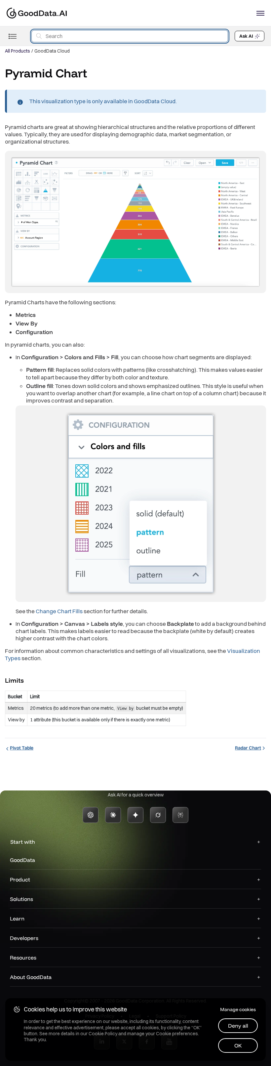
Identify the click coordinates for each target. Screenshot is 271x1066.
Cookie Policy (103, 1034)
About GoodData (31, 977)
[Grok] (158, 815)
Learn (17, 918)
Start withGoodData (22, 850)
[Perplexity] (180, 815)
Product (20, 879)
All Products (17, 51)
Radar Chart (248, 748)
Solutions (21, 899)
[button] (29, 680)
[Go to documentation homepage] (37, 13)
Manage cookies (238, 1009)
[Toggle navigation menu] (12, 36)
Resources (23, 957)
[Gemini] (135, 815)
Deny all (238, 1025)
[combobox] (129, 36)
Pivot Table (21, 748)
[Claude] (113, 815)
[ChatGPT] (90, 815)
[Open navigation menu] (260, 13)
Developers (24, 938)
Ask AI (246, 36)
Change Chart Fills (59, 611)
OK (238, 1045)
